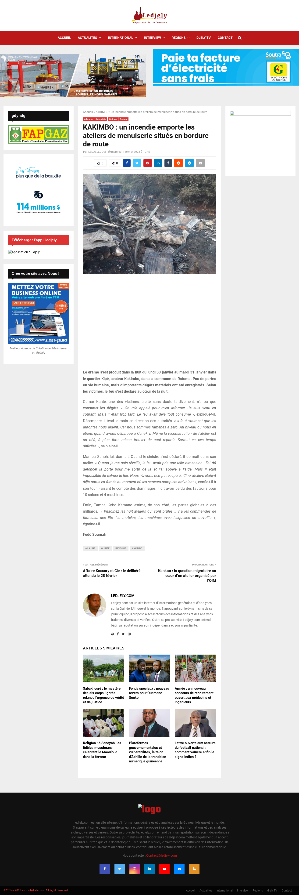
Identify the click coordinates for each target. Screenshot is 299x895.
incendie (120, 548)
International (120, 38)
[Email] (179, 869)
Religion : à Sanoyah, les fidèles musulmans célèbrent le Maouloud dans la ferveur (102, 750)
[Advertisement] (149, 324)
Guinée (113, 119)
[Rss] (194, 869)
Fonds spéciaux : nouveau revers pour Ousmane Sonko (149, 693)
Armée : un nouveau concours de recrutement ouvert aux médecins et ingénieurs (194, 695)
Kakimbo (137, 548)
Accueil (64, 38)
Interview (152, 38)
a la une (90, 548)
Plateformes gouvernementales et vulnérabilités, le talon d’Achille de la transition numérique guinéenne (147, 752)
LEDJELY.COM (97, 151)
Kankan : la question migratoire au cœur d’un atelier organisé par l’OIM (187, 576)
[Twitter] (119, 869)
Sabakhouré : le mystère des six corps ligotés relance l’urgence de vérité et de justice (103, 695)
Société (123, 119)
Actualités (87, 38)
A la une (88, 119)
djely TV (203, 38)
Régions (179, 38)
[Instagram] (134, 869)
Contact (225, 38)
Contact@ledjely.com (161, 855)
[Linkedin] (149, 869)
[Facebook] (105, 869)
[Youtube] (164, 869)
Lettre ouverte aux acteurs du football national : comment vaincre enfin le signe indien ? (195, 750)
